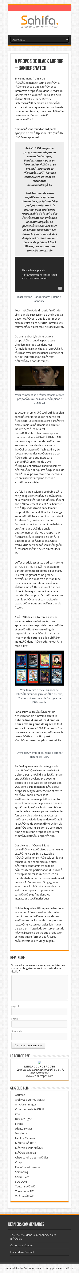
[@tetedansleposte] (39, 25)
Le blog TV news (25, 1138)
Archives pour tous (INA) (30, 1099)
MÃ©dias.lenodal (25, 1152)
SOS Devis (21, 1181)
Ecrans (19, 1123)
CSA (17, 1114)
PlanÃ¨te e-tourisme (27, 1167)
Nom (14, 1006)
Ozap (18, 1162)
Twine (44, 449)
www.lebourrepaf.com (39, 1076)
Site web (16, 1031)
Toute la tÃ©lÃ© (25, 1186)
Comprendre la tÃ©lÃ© (29, 1109)
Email (14, 1018)
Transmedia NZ (24, 1191)
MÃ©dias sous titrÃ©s (29, 1147)
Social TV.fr (22, 1176)
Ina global (21, 1133)
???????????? (17, 1235)
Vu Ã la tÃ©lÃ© (24, 1196)
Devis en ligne (23, 1119)
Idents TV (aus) (24, 1128)
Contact (28, 1245)
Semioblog (21, 1172)
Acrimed (20, 1094)
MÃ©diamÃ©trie (25, 1143)
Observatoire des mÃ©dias (31, 1157)
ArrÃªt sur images (25, 1104)
